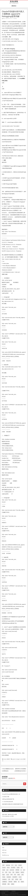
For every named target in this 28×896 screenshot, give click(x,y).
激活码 (22, 881)
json (24, 869)
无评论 (15, 18)
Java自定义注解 (5, 796)
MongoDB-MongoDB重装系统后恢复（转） (11, 794)
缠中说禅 (4, 884)
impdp (3, 869)
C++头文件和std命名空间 (7, 801)
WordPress (24, 894)
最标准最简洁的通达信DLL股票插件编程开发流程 (12, 804)
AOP (3, 865)
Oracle (5, 759)
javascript (12, 869)
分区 (13, 879)
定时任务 (10, 881)
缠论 (9, 884)
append (13, 759)
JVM (6, 872)
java (7, 869)
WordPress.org (5, 855)
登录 (14, 778)
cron (16, 865)
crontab (19, 865)
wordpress (4, 879)
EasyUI (3, 867)
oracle (21, 759)
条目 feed (4, 850)
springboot (9, 876)
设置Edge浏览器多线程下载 (8, 799)
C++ (12, 865)
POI (15, 874)
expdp (18, 867)
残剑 (4, 18)
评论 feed (4, 852)
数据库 (8, 759)
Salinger (6, 894)
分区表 (16, 879)
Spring (3, 876)
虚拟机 (12, 884)
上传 (9, 879)
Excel (8, 867)
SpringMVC (15, 876)
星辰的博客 (14, 1)
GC (21, 867)
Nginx (3, 874)
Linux (10, 872)
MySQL (22, 872)
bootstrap (8, 865)
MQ (13, 872)
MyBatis (17, 872)
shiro (22, 874)
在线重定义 (4, 881)
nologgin (18, 759)
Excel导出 (13, 867)
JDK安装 (17, 869)
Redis (19, 874)
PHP (11, 874)
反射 (20, 879)
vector (20, 876)
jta (2, 872)
